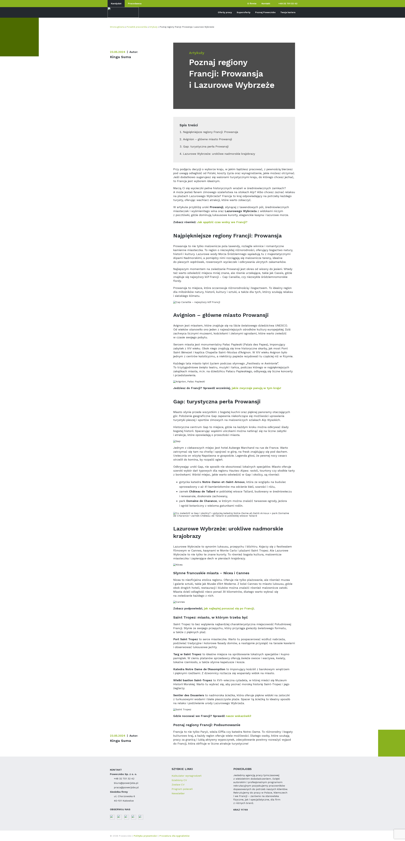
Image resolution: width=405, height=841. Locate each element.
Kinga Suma (120, 57)
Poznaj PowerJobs (265, 12)
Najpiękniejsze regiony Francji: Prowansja (210, 132)
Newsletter (178, 793)
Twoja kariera (287, 12)
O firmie (251, 3)
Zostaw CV (178, 784)
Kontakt (266, 3)
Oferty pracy (225, 12)
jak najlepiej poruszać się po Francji (229, 608)
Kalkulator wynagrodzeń (187, 775)
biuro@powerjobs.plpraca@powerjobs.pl (126, 785)
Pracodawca (134, 3)
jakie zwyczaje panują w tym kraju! (256, 388)
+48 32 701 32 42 (287, 3)
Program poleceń (182, 788)
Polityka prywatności (146, 836)
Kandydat (116, 3)
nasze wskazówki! (238, 716)
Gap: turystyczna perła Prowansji (205, 146)
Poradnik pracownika (137, 27)
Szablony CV (179, 780)
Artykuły (153, 27)
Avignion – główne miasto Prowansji (207, 139)
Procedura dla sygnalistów (174, 836)
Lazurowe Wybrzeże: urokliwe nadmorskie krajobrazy (219, 153)
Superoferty (243, 12)
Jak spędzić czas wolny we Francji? (222, 222)
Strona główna (117, 27)
